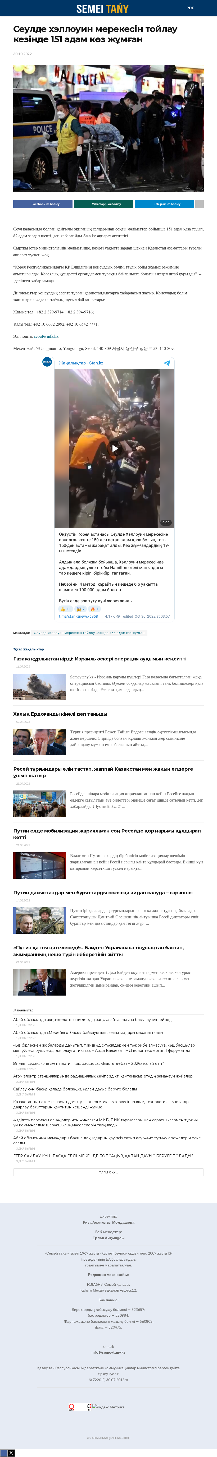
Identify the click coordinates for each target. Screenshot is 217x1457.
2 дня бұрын (25, 1081)
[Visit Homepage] (102, 8)
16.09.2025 (23, 666)
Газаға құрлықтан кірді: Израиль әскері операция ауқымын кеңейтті (100, 659)
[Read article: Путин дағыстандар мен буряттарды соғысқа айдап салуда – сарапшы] (39, 920)
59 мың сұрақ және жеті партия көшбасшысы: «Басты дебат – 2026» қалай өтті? (88, 1063)
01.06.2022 (23, 962)
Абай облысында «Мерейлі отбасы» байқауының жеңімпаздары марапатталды (88, 1032)
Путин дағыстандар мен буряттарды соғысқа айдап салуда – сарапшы (102, 893)
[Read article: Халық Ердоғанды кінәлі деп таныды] (39, 742)
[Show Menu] (15, 8)
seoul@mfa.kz (46, 336)
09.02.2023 (23, 721)
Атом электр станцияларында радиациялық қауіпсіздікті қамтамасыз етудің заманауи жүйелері (103, 1076)
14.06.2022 (23, 900)
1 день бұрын (26, 1025)
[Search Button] (201, 8)
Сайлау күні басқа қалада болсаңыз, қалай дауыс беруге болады (75, 1089)
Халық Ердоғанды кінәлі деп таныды (60, 714)
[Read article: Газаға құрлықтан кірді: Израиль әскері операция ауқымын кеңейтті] (39, 687)
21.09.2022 (23, 783)
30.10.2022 (22, 54)
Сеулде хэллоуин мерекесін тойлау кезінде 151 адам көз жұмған (89, 633)
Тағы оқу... (108, 1172)
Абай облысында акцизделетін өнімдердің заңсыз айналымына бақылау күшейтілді (93, 1019)
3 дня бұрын (25, 1112)
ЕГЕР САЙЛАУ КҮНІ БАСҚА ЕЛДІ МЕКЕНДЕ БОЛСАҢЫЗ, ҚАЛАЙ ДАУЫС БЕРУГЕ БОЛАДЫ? (103, 1156)
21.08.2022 (23, 845)
